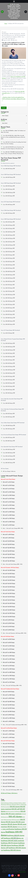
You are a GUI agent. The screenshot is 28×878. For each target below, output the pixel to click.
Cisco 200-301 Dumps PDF (9, 213)
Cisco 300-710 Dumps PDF (9, 288)
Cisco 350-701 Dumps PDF (9, 284)
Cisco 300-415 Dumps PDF (9, 228)
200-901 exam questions (10, 811)
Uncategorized (11, 38)
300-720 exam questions (14, 33)
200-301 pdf (15, 809)
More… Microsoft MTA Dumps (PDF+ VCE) (12, 789)
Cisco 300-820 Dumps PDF (9, 317)
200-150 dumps (23, 804)
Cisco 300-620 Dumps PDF (9, 271)
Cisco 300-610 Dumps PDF (9, 264)
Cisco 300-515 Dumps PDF (9, 255)
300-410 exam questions (13, 813)
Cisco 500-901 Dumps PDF (9, 383)
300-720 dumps (5, 33)
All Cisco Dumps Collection (9, 471)
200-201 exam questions (5, 806)
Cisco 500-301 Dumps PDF (9, 353)
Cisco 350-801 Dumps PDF (9, 307)
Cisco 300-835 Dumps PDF (9, 324)
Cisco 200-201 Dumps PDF (9, 403)
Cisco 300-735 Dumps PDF (9, 304)
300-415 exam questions (16, 819)
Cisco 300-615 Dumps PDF (9, 268)
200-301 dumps (15, 806)
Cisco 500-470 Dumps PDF (9, 366)
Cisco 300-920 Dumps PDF (9, 192)
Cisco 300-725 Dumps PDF (9, 297)
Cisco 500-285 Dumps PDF (9, 440)
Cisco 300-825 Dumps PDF (9, 321)
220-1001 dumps (17, 811)
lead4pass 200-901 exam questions (12, 840)
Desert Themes (22, 871)
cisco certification (8, 829)
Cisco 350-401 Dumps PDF (9, 221)
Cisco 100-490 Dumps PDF (9, 204)
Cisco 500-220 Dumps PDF (9, 452)
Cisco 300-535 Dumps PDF (9, 258)
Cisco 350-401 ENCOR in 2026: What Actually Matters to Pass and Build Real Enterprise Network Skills (13, 137)
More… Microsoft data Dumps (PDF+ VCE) (12, 564)
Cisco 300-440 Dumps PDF (9, 245)
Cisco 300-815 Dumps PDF (9, 314)
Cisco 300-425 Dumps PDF (9, 235)
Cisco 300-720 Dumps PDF (9, 294)
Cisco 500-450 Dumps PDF (9, 459)
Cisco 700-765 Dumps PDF (9, 428)
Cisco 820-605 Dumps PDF (9, 462)
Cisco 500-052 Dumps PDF (9, 449)
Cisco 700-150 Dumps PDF (9, 386)
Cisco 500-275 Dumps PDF (9, 437)
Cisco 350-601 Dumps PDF (9, 261)
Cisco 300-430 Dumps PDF (9, 238)
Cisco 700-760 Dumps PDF (9, 393)
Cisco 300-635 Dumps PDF (9, 281)
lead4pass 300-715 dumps (9, 843)
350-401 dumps (12, 824)
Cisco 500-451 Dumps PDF (9, 359)
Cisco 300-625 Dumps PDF (9, 274)
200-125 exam (9, 804)
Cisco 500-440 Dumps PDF (9, 456)
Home (5, 23)
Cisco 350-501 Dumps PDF (9, 248)
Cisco (23, 36)
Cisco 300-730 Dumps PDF (9, 301)
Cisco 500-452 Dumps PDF (9, 363)
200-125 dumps (3, 804)
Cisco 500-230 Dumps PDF (9, 346)
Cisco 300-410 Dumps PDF (9, 225)
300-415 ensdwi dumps (7, 819)
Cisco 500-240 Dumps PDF (9, 350)
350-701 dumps (12, 826)
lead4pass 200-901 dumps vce (13, 838)
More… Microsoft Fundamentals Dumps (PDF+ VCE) (15, 724)
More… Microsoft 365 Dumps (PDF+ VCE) (12, 685)
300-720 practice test (9, 35)
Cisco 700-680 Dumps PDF (9, 425)
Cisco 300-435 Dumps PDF (9, 241)
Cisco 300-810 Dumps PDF (9, 311)
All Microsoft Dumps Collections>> (9, 793)
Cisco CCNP (4, 38)
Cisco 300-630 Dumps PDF (9, 278)
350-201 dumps (10, 822)
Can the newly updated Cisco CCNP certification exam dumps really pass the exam (13, 44)
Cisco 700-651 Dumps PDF (9, 389)
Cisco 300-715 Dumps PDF (9, 291)
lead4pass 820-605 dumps (12, 850)
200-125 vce (18, 804)
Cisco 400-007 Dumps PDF (9, 177)
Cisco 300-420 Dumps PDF (9, 231)
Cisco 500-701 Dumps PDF (9, 376)
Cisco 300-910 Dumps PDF (9, 186)
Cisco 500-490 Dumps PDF (9, 369)
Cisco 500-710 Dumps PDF (9, 379)
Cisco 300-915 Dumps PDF (9, 189)
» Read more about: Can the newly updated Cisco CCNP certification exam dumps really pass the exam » (13, 99)
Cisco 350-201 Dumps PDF (9, 416)
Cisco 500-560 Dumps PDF (9, 373)
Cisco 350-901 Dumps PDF (9, 195)
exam (5, 32)
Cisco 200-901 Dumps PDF (9, 168)
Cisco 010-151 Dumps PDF (8, 333)
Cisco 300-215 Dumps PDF (9, 413)
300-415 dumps (15, 817)
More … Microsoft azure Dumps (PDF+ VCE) (13, 528)
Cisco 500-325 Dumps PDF (9, 356)
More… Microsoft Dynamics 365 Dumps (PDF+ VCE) (14, 633)
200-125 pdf (14, 804)
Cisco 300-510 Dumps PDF (9, 251)
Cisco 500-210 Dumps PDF (9, 343)
